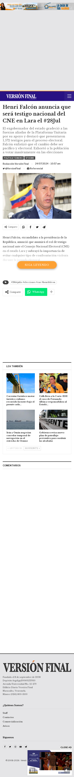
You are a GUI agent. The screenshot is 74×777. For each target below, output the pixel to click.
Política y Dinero (13, 158)
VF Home (30, 158)
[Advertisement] (37, 49)
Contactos (8, 717)
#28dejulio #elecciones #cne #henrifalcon (33, 282)
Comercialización (13, 721)
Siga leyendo (37, 265)
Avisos (6, 726)
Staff (5, 713)
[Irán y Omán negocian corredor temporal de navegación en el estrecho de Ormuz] (20, 420)
